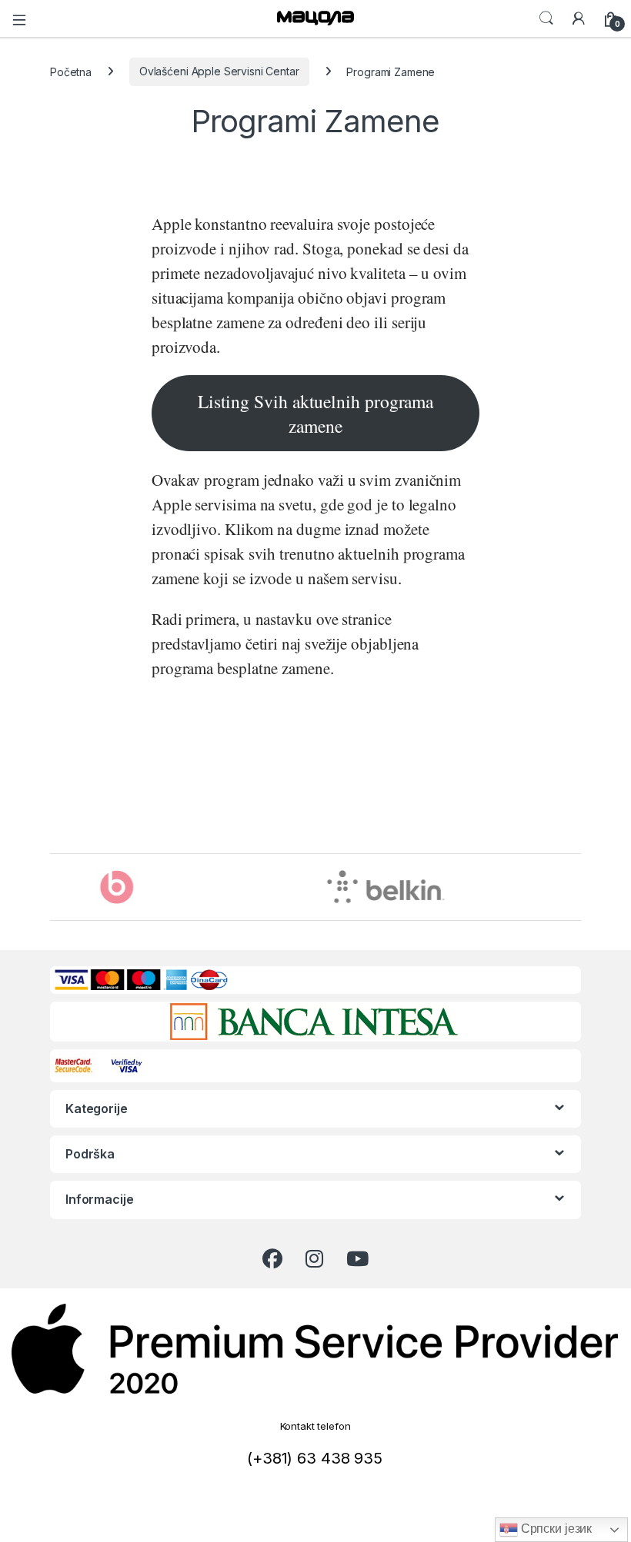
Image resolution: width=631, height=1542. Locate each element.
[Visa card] (128, 1064)
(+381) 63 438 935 (314, 1458)
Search (546, 18)
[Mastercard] (76, 1064)
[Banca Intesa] (313, 1022)
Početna (71, 71)
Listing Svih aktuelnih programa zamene (315, 413)
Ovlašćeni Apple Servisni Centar (219, 71)
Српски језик (555, 1528)
